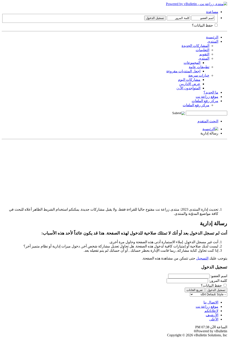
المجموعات (192, 63)
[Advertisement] (114, 172)
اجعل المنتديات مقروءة (183, 71)
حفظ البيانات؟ (203, 25)
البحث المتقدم (207, 121)
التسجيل (202, 258)
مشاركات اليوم (189, 80)
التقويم (204, 54)
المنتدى (212, 41)
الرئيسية (212, 37)
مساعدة (212, 12)
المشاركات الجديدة (195, 46)
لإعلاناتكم (211, 311)
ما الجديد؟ (211, 92)
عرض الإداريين (189, 84)
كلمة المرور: (218, 280)
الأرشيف (212, 315)
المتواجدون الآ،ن (188, 88)
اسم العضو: (218, 276)
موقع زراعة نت (207, 96)
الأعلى (213, 319)
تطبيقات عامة (199, 67)
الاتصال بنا (211, 302)
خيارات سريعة (198, 75)
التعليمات (202, 50)
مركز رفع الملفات (205, 101)
